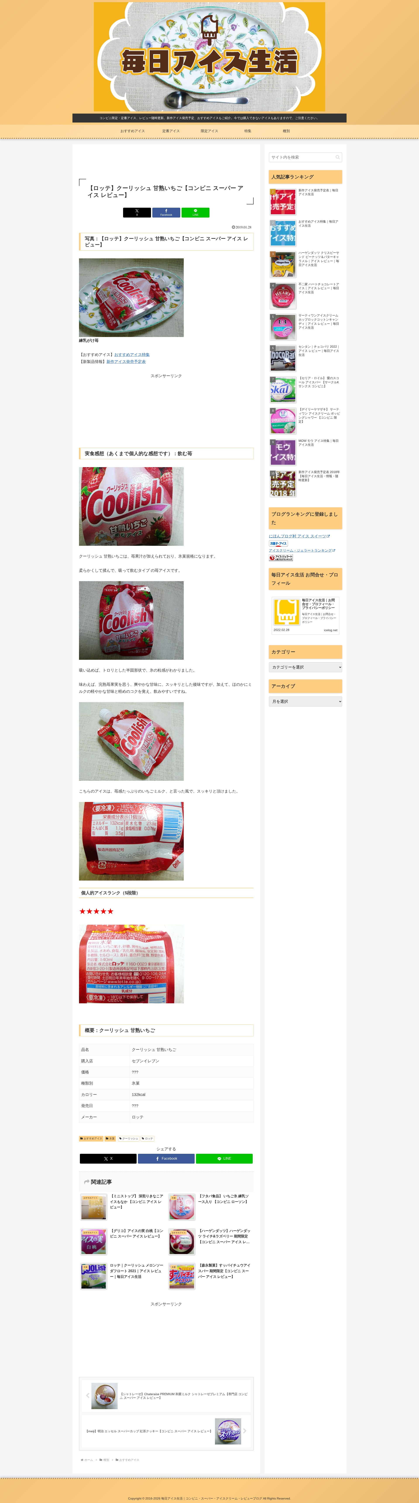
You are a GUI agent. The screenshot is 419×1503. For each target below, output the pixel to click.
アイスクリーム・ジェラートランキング (300, 550)
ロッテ (149, 1138)
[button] (338, 157)
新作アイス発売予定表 (126, 361)
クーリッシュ (130, 1138)
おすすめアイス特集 (132, 354)
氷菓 (112, 1138)
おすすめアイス (93, 1138)
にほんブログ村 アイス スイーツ (297, 536)
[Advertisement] (166, 162)
